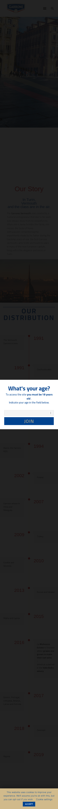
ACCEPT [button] (29, 804)
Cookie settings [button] (44, 799)
